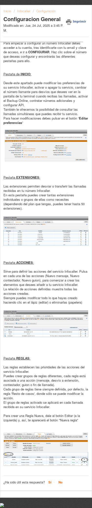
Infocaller (23, 11)
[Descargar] (37, 255)
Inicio (7, 11)
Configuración (46, 11)
